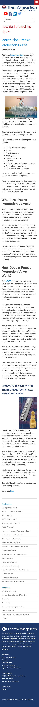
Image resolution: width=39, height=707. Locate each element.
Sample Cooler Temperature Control (14, 554)
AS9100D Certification (8, 657)
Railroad (4, 618)
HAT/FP (8, 281)
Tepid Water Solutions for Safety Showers (16, 570)
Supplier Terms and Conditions (11, 668)
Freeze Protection (8, 527)
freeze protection (16, 55)
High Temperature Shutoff (10, 523)
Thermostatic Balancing (10, 577)
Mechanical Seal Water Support (12, 539)
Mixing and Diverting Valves (11, 542)
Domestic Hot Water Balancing (12, 511)
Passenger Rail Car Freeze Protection (15, 546)
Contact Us (5, 660)
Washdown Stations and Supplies (13, 581)
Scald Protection (7, 558)
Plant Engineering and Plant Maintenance (16, 614)
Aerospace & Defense (9, 591)
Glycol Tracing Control (9, 519)
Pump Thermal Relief (9, 550)
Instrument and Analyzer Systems (13, 607)
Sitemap (4, 689)
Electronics (5, 599)
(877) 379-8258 (27, 10)
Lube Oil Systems (8, 610)
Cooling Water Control (9, 508)
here (12, 491)
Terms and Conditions (8, 665)
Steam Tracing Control (9, 562)
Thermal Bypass (7, 574)
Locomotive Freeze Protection (12, 535)
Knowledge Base (7, 662)
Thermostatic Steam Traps (11, 566)
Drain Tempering (7, 515)
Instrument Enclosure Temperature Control (16, 531)
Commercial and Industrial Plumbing (14, 595)
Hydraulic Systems (8, 603)
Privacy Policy (6, 687)
